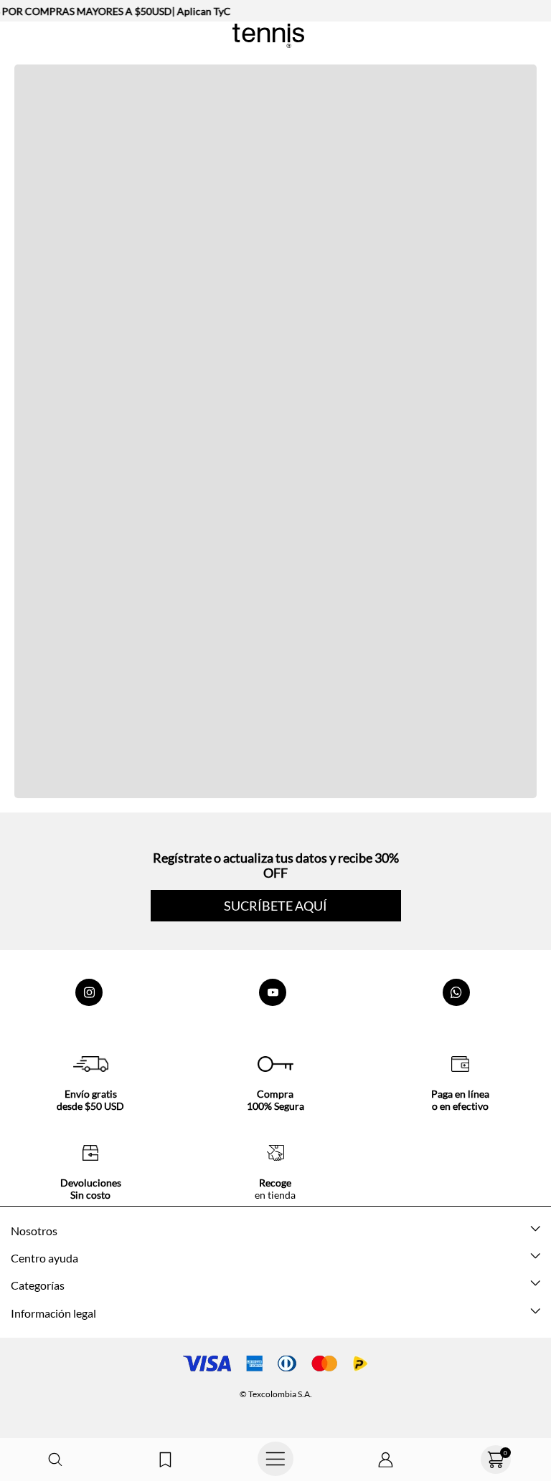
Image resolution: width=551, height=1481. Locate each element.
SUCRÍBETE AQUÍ (275, 906)
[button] (55, 1459)
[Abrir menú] (275, 1459)
